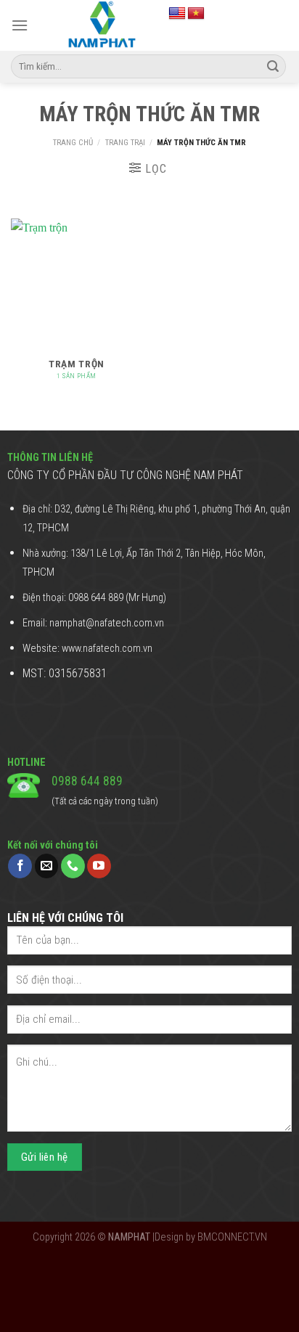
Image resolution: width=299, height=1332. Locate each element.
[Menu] (19, 25)
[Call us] (73, 866)
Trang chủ (73, 142)
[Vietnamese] (196, 14)
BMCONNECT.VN (232, 1237)
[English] (177, 14)
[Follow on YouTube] (99, 866)
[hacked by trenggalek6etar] (101, 25)
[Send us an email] (47, 866)
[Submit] (273, 66)
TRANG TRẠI (125, 142)
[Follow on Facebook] (20, 866)
